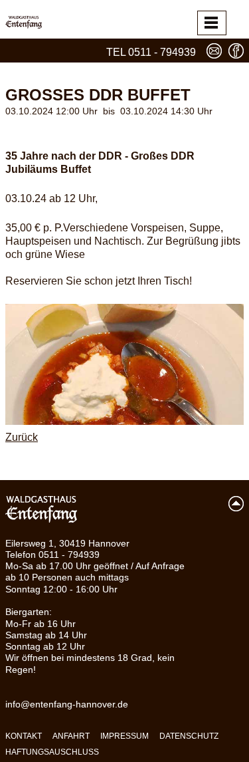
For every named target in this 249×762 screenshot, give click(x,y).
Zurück (21, 437)
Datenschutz (188, 736)
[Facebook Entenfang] (236, 51)
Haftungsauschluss (52, 752)
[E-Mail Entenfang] (214, 51)
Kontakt (23, 736)
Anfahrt (71, 736)
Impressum (124, 736)
